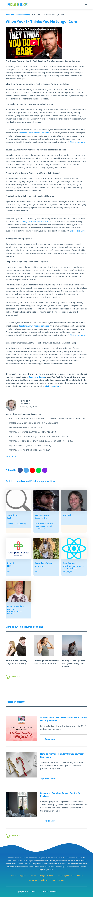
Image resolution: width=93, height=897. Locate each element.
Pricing (80, 875)
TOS (53, 880)
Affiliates (44, 880)
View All (15, 835)
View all (15, 676)
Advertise (33, 880)
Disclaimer (74, 864)
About (13, 875)
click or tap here (52, 386)
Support (23, 875)
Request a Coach (37, 377)
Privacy (61, 880)
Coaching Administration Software (33, 132)
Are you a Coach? (47, 875)
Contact (33, 875)
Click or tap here (77, 142)
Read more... (11, 456)
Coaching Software (65, 875)
